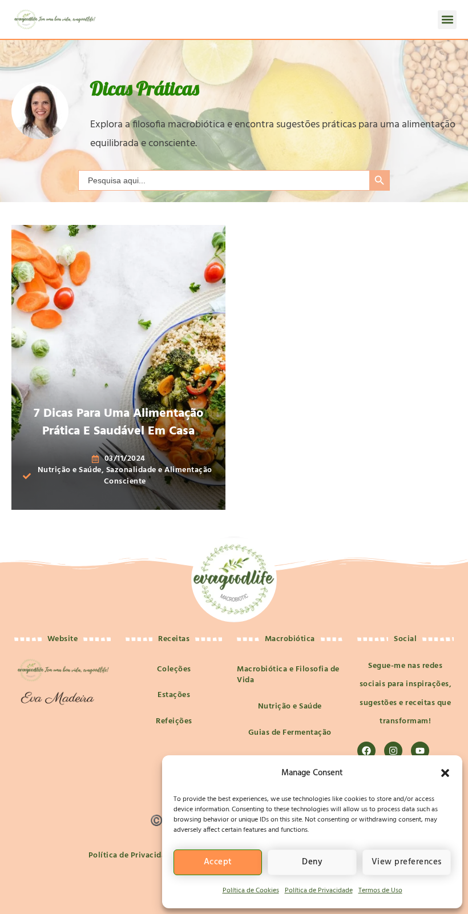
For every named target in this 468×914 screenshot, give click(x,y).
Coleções (174, 669)
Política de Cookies (251, 890)
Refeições (174, 721)
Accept (218, 862)
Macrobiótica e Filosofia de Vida (288, 675)
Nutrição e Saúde (290, 706)
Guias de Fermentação (290, 732)
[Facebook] (366, 751)
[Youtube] (420, 751)
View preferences (407, 862)
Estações (174, 695)
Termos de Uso (380, 890)
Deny (312, 862)
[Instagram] (393, 751)
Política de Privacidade (319, 890)
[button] (445, 773)
